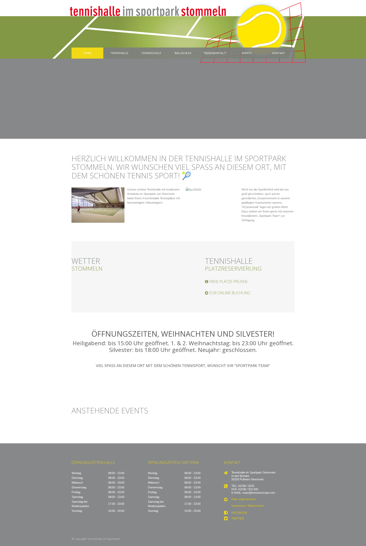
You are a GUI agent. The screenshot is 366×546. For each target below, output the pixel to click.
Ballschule (183, 53)
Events (247, 53)
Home (87, 53)
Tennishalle (119, 53)
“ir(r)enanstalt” (215, 53)
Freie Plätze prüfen (228, 281)
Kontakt (278, 53)
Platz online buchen (243, 499)
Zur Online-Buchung (229, 293)
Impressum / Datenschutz (247, 505)
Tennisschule (151, 53)
